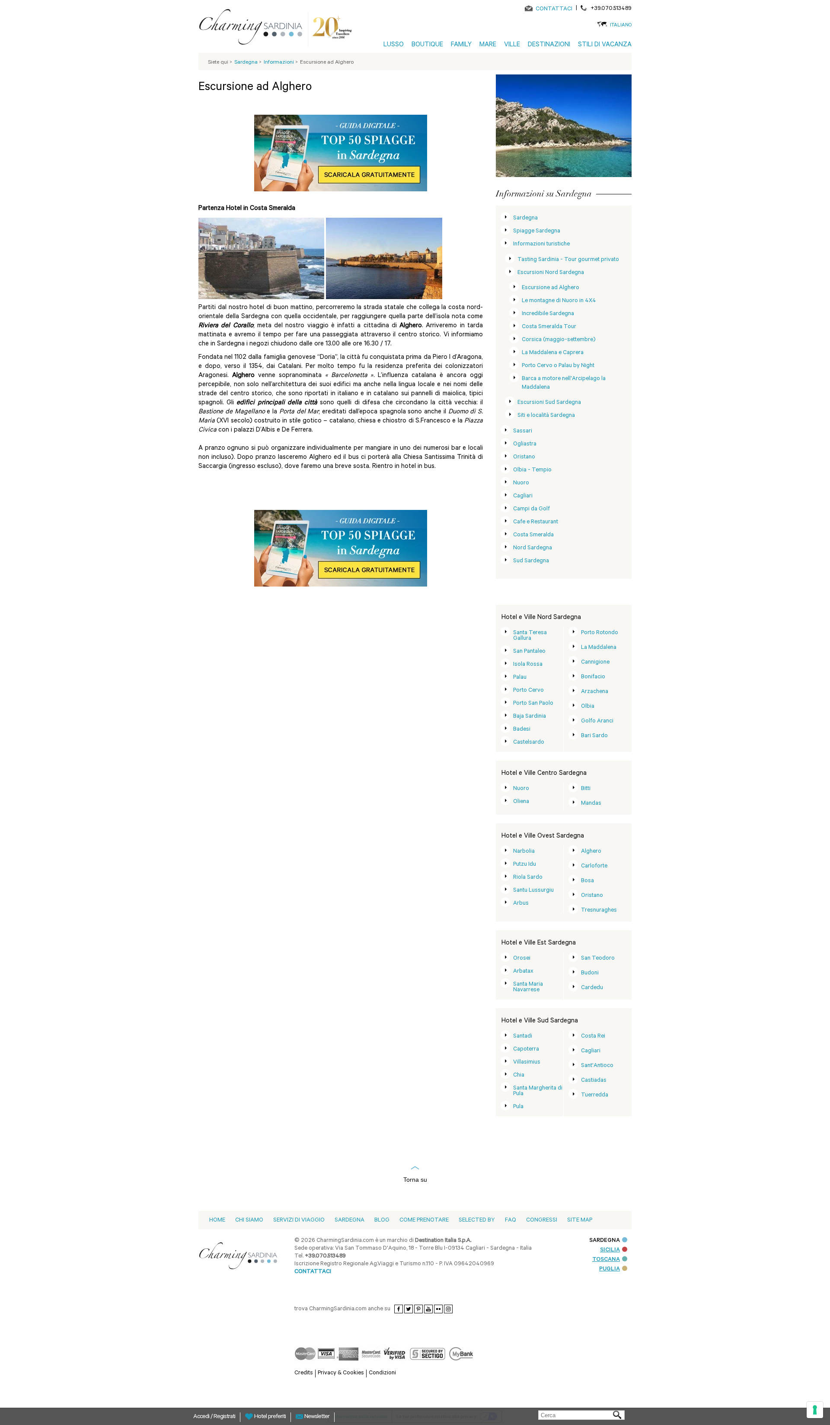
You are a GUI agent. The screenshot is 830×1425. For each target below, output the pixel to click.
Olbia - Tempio (532, 470)
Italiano (621, 26)
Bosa (587, 881)
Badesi (521, 729)
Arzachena (594, 692)
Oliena (521, 802)
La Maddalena (598, 648)
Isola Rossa (528, 664)
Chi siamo (249, 1220)
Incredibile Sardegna (548, 314)
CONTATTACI (554, 9)
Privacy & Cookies (341, 1373)
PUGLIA (609, 1269)
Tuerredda (594, 1095)
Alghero (591, 851)
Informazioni (279, 63)
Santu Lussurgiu (533, 890)
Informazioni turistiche (541, 244)
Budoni (590, 973)
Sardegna (525, 218)
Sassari (522, 431)
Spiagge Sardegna (536, 231)
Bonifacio (593, 677)
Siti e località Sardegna (546, 416)
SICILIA (610, 1250)
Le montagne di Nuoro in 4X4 (559, 301)
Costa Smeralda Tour (549, 327)
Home (217, 1220)
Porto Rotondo (599, 633)
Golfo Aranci (597, 721)
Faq (510, 1220)
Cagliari (523, 496)
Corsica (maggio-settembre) (558, 340)
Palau (520, 677)
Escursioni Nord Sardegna (550, 273)
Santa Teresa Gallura (530, 636)
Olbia (587, 706)
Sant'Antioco (597, 1066)
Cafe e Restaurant (535, 522)
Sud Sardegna (531, 561)
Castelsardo (528, 742)
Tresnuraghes (599, 910)
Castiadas (594, 1080)
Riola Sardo (528, 877)
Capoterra (526, 1049)
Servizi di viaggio (299, 1220)
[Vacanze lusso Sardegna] (254, 28)
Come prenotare (424, 1220)
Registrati (224, 1417)
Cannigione (595, 662)
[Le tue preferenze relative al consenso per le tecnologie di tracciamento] (815, 1410)
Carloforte (594, 866)
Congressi (541, 1220)
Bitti (586, 789)
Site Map (579, 1220)
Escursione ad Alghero (550, 288)
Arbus (521, 903)
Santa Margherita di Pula (537, 1091)
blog (381, 1220)
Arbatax (523, 971)
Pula (518, 1107)
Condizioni (382, 1373)
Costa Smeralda (533, 535)
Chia (518, 1075)
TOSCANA (606, 1260)
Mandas (591, 803)
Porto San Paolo (533, 703)
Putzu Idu (524, 864)
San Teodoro (598, 958)
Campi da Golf (531, 509)
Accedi (202, 1417)
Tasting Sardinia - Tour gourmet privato (568, 260)
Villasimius (526, 1062)
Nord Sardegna (532, 548)
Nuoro (521, 483)
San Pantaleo (529, 651)
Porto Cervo (528, 690)
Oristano (524, 457)
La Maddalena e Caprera (553, 353)
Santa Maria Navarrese (528, 987)
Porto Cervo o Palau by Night (558, 366)
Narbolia (524, 851)
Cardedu (592, 988)
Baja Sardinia (529, 716)
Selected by (477, 1220)
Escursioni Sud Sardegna (549, 403)
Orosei (521, 958)
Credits (303, 1373)
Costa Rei (593, 1036)
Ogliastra (524, 444)
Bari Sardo (594, 736)
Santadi (522, 1036)
